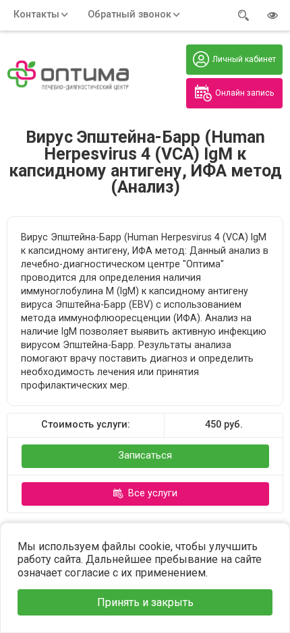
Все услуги (152, 493)
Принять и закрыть (145, 602)
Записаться (145, 455)
